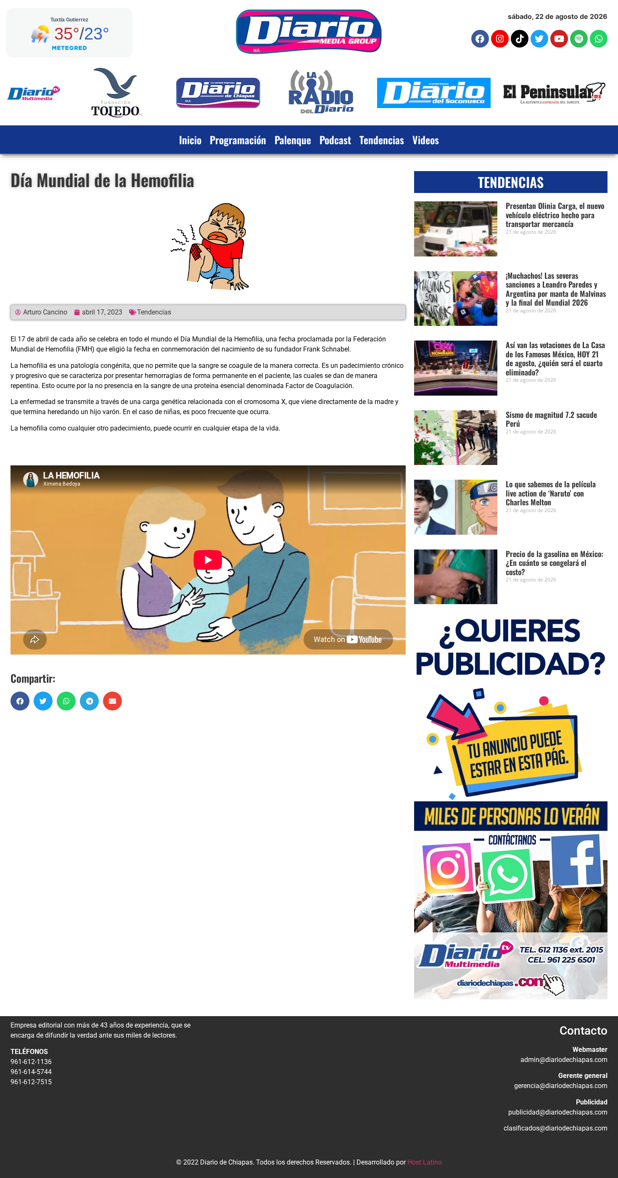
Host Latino (424, 1162)
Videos (425, 139)
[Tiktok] (519, 39)
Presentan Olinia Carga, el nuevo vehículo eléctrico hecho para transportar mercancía (555, 214)
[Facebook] (480, 39)
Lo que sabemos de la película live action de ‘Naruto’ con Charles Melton (551, 492)
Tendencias (381, 139)
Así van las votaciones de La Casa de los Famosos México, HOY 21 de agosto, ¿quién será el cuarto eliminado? (555, 358)
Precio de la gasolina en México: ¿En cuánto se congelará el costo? (554, 562)
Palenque (293, 139)
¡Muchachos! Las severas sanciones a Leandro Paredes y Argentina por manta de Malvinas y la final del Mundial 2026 (556, 289)
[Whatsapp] (598, 39)
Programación (238, 139)
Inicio (190, 139)
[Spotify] (579, 39)
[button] (20, 701)
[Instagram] (500, 39)
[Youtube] (559, 39)
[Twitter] (539, 39)
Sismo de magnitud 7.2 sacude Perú (551, 419)
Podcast (335, 139)
